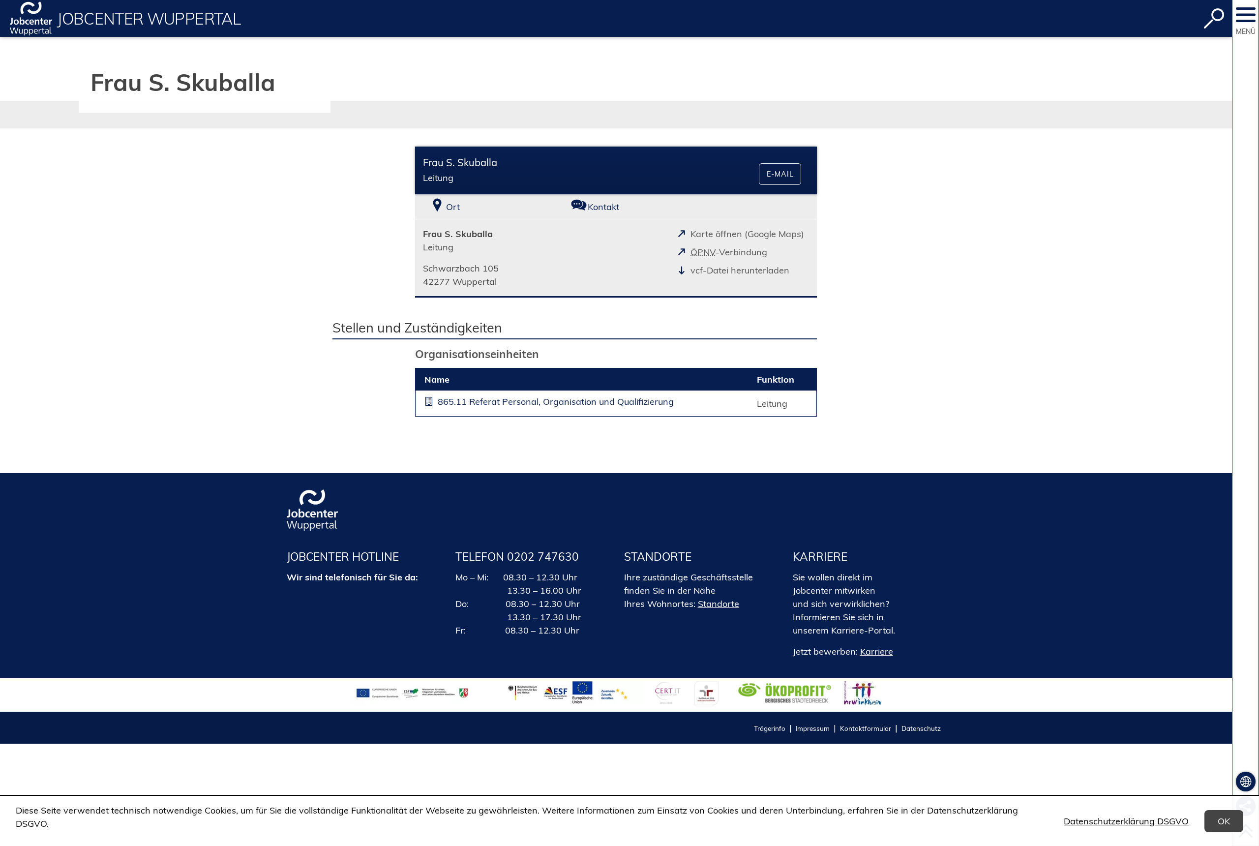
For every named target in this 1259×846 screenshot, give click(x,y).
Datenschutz (921, 728)
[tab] (482, 206)
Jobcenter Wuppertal (148, 19)
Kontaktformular (865, 728)
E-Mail (780, 174)
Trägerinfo (769, 728)
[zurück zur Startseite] (31, 18)
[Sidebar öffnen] (1246, 15)
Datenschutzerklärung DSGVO (1126, 821)
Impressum (813, 728)
